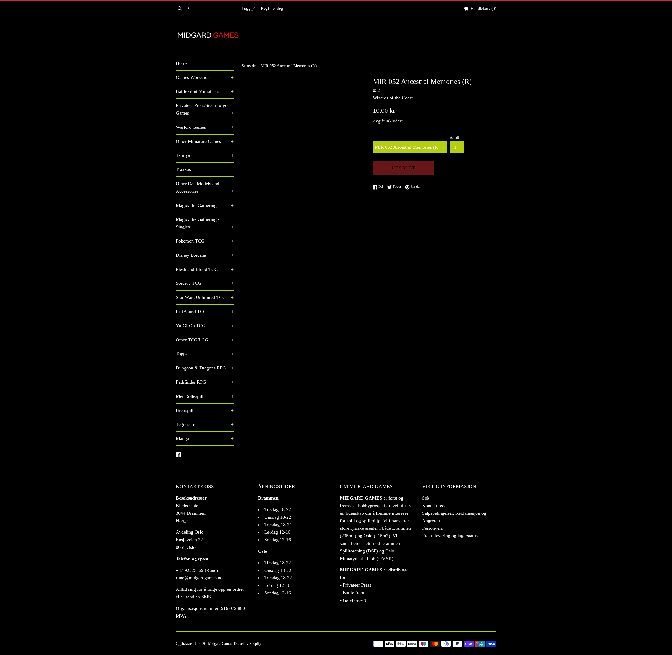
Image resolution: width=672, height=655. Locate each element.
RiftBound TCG (205, 311)
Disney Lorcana (205, 255)
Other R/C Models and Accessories (205, 187)
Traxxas (183, 169)
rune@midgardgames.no (199, 577)
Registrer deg (272, 8)
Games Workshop (205, 77)
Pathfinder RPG (205, 382)
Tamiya (205, 155)
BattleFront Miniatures (205, 91)
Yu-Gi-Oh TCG (205, 325)
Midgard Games (220, 643)
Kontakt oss (433, 505)
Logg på (248, 8)
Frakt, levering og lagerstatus (450, 535)
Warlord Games (205, 127)
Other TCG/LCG (205, 339)
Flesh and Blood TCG (205, 269)
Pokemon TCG (205, 241)
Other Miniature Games (205, 141)
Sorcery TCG (205, 283)
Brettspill (205, 410)
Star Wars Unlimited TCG (205, 297)
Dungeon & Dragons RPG (205, 368)
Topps (205, 353)
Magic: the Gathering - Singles (205, 223)
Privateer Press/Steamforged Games (205, 109)
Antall (454, 137)
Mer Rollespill (205, 396)
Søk (425, 498)
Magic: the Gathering (205, 205)
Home (181, 63)
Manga (205, 438)
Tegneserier (205, 424)
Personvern (432, 528)
